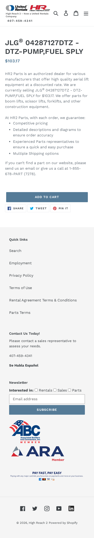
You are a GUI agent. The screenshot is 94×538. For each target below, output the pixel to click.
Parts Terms (19, 312)
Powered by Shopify (63, 522)
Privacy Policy (21, 275)
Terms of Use (20, 288)
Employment (20, 263)
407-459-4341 (20, 20)
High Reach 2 (38, 522)
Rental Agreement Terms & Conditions (43, 300)
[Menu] (86, 13)
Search (15, 250)
